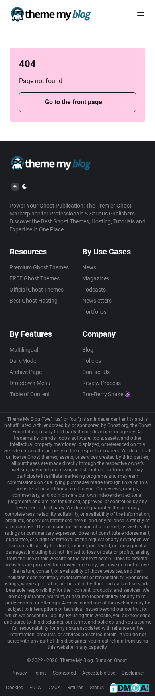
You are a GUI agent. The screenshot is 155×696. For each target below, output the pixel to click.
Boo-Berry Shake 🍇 (106, 394)
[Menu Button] (140, 14)
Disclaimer (133, 673)
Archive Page (26, 372)
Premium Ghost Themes (39, 267)
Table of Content (30, 394)
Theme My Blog (76, 660)
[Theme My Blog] (51, 14)
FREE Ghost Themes (35, 278)
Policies (91, 361)
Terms (39, 673)
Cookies (14, 687)
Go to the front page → (77, 102)
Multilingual (24, 350)
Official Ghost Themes (37, 289)
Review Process (101, 383)
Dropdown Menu (30, 383)
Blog (87, 350)
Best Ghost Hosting (34, 300)
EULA (35, 687)
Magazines (95, 278)
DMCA (54, 687)
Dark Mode (23, 361)
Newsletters (97, 300)
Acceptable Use (98, 673)
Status (97, 687)
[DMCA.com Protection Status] (129, 688)
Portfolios (94, 312)
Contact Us (96, 372)
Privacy (19, 673)
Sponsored (64, 673)
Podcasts (94, 289)
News (89, 267)
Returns (75, 687)
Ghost (120, 660)
